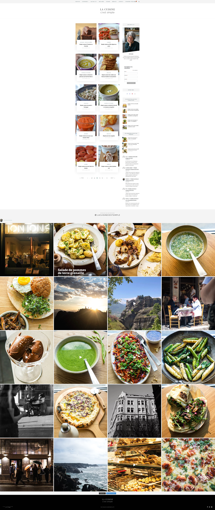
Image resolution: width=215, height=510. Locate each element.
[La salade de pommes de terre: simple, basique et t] (80, 249)
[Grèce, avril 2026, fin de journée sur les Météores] (80, 303)
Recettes (78, 1)
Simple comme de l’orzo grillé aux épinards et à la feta (133, 149)
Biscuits (109, 72)
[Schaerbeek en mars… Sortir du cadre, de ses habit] (134, 411)
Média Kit (114, 1)
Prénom (126, 75)
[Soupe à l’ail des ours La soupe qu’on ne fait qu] (80, 357)
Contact (121, 1)
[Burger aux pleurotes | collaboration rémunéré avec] (26, 303)
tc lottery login (129, 167)
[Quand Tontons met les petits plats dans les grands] (26, 249)
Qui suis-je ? (94, 1)
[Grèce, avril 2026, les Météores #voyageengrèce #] (134, 303)
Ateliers (108, 1)
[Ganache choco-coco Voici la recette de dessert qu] (26, 357)
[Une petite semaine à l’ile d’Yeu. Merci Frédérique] (80, 465)
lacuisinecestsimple (108, 215)
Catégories (85, 1)
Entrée (86, 164)
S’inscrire (127, 1)
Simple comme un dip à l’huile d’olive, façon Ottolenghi (133, 144)
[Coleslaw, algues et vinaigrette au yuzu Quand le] (134, 357)
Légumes (86, 133)
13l (126, 188)
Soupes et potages (86, 72)
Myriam (127, 179)
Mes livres (101, 1)
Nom (125, 71)
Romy (9, 507)
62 (102, 178)
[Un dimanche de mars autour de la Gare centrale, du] (26, 411)
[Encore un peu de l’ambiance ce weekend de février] (134, 465)
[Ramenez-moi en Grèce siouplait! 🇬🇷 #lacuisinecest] (134, 249)
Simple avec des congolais (109, 135)
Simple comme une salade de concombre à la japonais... (133, 110)
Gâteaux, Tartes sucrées (86, 42)
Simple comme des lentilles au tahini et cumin (133, 126)
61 (99, 178)
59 (94, 178)
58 (91, 178)
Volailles (86, 103)
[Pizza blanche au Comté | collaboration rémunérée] (80, 411)
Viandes (109, 42)
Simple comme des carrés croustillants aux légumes (133, 115)
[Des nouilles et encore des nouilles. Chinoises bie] (26, 465)
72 (106, 178)
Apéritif (109, 164)
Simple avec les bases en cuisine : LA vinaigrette (133, 121)
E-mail (125, 79)
